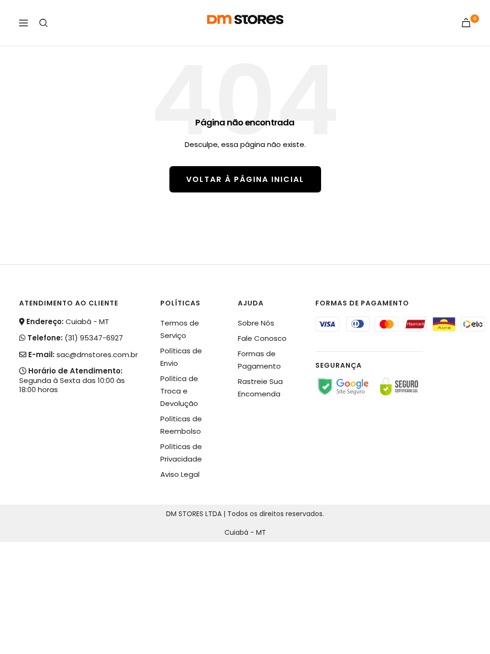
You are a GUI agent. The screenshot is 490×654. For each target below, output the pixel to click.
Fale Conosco (262, 338)
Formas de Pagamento (259, 360)
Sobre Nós (256, 323)
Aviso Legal (180, 474)
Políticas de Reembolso (181, 425)
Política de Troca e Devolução (179, 390)
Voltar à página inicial (245, 179)
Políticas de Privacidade (181, 452)
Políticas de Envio (181, 357)
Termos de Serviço (179, 329)
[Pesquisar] (43, 23)
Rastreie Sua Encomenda (260, 387)
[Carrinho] (466, 22)
